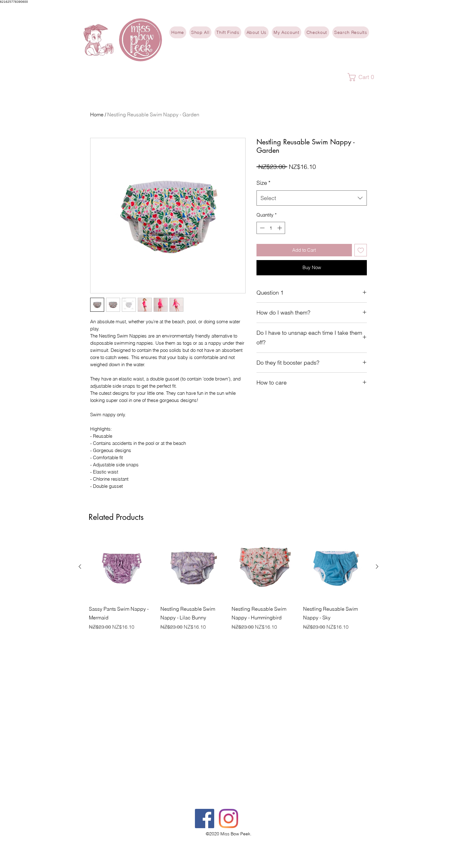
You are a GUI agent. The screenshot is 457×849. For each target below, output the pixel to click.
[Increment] (280, 228)
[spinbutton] (271, 228)
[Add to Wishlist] (360, 250)
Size (263, 182)
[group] (228, 582)
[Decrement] (261, 228)
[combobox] (311, 198)
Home (97, 114)
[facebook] (204, 818)
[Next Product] (377, 566)
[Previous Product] (80, 566)
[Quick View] (121, 566)
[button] (363, 77)
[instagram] (228, 818)
